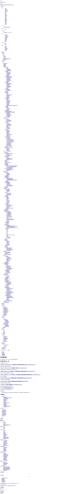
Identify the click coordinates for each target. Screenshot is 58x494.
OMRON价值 (5, 336)
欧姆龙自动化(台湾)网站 (6, 467)
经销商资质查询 (5, 309)
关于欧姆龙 (3, 333)
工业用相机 (8, 85)
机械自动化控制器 (7, 211)
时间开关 (8, 191)
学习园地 (3, 316)
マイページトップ (6, 344)
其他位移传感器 (9, 80)
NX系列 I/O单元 (9, 217)
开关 (4, 431)
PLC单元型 (8, 200)
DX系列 (8, 223)
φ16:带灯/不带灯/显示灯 (10, 140)
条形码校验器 (8, 90)
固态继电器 (6, 177)
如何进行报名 (7, 322)
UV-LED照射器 (7, 280)
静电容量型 (8, 95)
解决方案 (3, 52)
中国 (1, 3)
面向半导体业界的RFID (10, 249)
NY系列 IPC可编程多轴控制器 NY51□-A (12, 227)
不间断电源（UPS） (8, 278)
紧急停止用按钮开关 (8, 162)
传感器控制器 (8, 294)
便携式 (8, 265)
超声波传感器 (7, 110)
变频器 (6, 253)
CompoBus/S (8, 244)
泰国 (5, 40)
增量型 (8, 107)
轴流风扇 (6, 279)
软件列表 (4, 449)
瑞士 (5, 22)
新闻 (4, 332)
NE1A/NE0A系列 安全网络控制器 (11, 166)
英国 (5, 24)
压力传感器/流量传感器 (8, 111)
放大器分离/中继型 (9, 94)
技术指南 (3, 415)
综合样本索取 (4, 348)
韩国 (5, 44)
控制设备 (4, 188)
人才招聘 (4, 339)
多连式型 (8, 133)
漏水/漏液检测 (9, 121)
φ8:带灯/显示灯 (9, 138)
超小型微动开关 (9, 124)
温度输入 (8, 207)
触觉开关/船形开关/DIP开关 (9, 147)
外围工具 (6, 239)
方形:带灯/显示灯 (9, 143)
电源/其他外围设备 (6, 274)
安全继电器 (6, 164)
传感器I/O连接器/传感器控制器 (9, 292)
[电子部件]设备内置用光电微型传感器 (12, 105)
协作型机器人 (7, 262)
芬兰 (5, 12)
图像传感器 (6, 82)
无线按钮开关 (8, 137)
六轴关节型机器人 (9, 258)
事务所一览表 (5, 462)
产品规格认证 (4, 411)
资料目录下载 (2, 446)
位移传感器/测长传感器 (8, 76)
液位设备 (6, 118)
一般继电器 (6, 172)
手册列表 (4, 448)
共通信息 (4, 65)
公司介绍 (4, 337)
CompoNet (8, 243)
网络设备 (6, 240)
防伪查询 (4, 315)
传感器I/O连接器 (9, 293)
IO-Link (8, 220)
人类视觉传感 (8, 116)
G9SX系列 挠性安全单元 (10, 169)
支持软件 (8, 201)
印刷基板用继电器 (7, 182)
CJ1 (7, 232)
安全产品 (3, 354)
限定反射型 (8, 101)
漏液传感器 (8, 113)
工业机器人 (6, 256)
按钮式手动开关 (9, 145)
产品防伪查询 (4, 409)
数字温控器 (6, 196)
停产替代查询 (5, 441)
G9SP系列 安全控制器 (10, 167)
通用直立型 (8, 130)
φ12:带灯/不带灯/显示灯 (10, 139)
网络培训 (4, 327)
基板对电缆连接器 (9, 296)
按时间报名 (6, 320)
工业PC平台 (6, 224)
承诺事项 (3, 480)
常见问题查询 (5, 308)
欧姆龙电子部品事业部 (6, 469)
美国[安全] (6, 48)
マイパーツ (5, 346)
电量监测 (6, 264)
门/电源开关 (8, 128)
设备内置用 (8, 174)
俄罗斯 (6, 20)
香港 (6, 32)
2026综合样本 (5, 447)
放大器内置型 (8, 73)
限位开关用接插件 (9, 134)
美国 (5, 47)
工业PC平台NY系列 (9, 216)
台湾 (10, 32)
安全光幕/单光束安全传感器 (9, 153)
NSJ (7, 236)
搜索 (8, 350)
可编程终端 (6, 245)
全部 (4, 55)
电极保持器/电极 (9, 120)
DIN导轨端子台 (9, 291)
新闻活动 (3, 329)
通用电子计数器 (9, 193)
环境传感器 (8, 115)
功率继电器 (8, 183)
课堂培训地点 (7, 321)
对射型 (8, 99)
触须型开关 (8, 135)
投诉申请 (4, 458)
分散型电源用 (8, 283)
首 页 (2, 51)
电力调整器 (6, 181)
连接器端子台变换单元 (10, 288)
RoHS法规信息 (4, 414)
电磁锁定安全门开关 (9, 158)
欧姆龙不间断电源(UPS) (6, 468)
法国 (5, 13)
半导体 (4, 56)
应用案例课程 (7, 325)
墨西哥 (6, 49)
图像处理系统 (8, 83)
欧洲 (5, 8)
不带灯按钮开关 (9, 142)
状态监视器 (6, 277)
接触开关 (8, 132)
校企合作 (4, 340)
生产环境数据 (8, 272)
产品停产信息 (4, 410)
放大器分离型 (8, 72)
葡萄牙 (6, 19)
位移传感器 (8, 78)
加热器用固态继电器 (9, 178)
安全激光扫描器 (6, 398)
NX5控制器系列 (9, 212)
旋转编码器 (6, 106)
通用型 (8, 197)
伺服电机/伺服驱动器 (8, 254)
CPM (7, 235)
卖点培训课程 (7, 326)
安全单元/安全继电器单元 (8, 168)
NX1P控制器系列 (9, 214)
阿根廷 (6, 50)
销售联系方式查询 (6, 311)
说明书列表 (5, 450)
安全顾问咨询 (5, 459)
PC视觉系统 (8, 87)
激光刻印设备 (7, 286)
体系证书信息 (5, 314)
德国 (5, 14)
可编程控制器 (7, 228)
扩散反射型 (8, 102)
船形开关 (8, 150)
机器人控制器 (8, 260)
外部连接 (8, 298)
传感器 (4, 66)
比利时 (6, 10)
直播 (4, 427)
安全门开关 (6, 156)
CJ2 (7, 233)
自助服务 (3, 304)
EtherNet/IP (8, 221)
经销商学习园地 (5, 455)
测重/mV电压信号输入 (10, 205)
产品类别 (3, 353)
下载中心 (3, 303)
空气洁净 (6, 273)
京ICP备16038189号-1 (3, 485)
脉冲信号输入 (8, 206)
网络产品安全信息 (6, 445)
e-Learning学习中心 (6, 323)
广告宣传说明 (4, 481)
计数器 (6, 192)
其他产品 (8, 96)
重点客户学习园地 (6, 454)
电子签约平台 (5, 341)
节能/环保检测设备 (6, 263)
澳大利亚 (6, 34)
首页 (2, 351)
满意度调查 (5, 457)
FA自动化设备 (5, 210)
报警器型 (8, 198)
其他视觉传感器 (9, 86)
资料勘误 (4, 451)
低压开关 (6, 186)
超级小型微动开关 (9, 125)
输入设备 (8, 202)
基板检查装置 (7, 302)
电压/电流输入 (9, 204)
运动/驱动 (4, 251)
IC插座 (8, 299)
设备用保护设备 (9, 284)
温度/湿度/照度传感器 (10, 268)
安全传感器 (6, 152)
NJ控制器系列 (8, 215)
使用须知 (3, 478)
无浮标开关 (8, 119)
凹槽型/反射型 (9, 100)
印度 (5, 35)
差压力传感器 (8, 269)
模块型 (8, 199)
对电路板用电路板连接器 (10, 297)
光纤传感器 (6, 67)
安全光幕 (8, 154)
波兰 (5, 18)
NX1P (7, 230)
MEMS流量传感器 (9, 114)
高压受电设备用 (9, 282)
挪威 (5, 17)
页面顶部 (1, 418)
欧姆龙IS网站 (5, 470)
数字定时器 (8, 190)
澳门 (8, 32)
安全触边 (6, 161)
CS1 (7, 234)
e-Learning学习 (5, 310)
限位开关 (6, 129)
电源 (5, 275)
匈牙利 (6, 15)
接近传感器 (6, 92)
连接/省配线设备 (7, 287)
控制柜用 (8, 173)
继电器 (4, 171)
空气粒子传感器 (9, 267)
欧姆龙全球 (1, 6)
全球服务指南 (5, 460)
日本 (5, 43)
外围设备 (8, 75)
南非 (5, 29)
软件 (5, 238)
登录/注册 (3, 342)
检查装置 (4, 301)
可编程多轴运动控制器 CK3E (11, 226)
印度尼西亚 (6, 36)
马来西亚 (6, 37)
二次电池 (4, 423)
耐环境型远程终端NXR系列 (10, 219)
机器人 (4, 255)
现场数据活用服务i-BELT (6, 58)
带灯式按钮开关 (9, 144)
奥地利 (6, 9)
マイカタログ (5, 345)
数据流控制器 (7, 222)
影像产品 (6, 91)
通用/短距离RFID (9, 250)
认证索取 (4, 442)
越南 (5, 41)
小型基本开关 (8, 123)
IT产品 (6, 246)
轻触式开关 (8, 149)
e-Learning (4, 453)
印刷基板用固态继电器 (10, 185)
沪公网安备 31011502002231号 (11, 485)
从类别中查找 (5, 63)
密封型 (8, 126)
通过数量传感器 (9, 70)
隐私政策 (3, 479)
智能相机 (8, 84)
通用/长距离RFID (9, 248)
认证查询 (4, 313)
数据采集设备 (7, 270)
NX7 (7, 229)
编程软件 (8, 259)
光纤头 (8, 68)
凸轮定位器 (6, 195)
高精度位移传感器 (9, 77)
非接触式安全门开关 (9, 159)
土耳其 (6, 23)
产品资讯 (3, 60)
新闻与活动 (1, 426)
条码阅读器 (8, 89)
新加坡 (6, 39)
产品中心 (1, 429)
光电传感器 (6, 71)
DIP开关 (8, 148)
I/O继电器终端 (7, 176)
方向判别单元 (8, 108)
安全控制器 (5, 405)
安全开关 (6, 163)
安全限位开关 (5, 400)
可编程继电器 (7, 209)
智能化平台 (5, 59)
